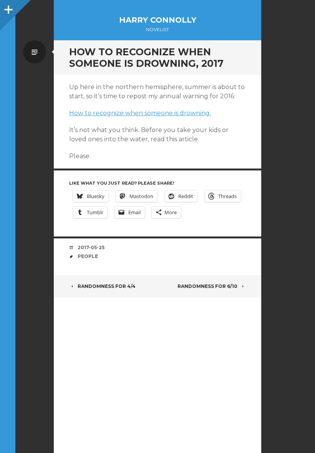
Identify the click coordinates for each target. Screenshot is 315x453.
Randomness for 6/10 (207, 286)
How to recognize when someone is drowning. (140, 113)
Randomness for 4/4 (107, 286)
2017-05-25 (91, 247)
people (88, 256)
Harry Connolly (157, 20)
